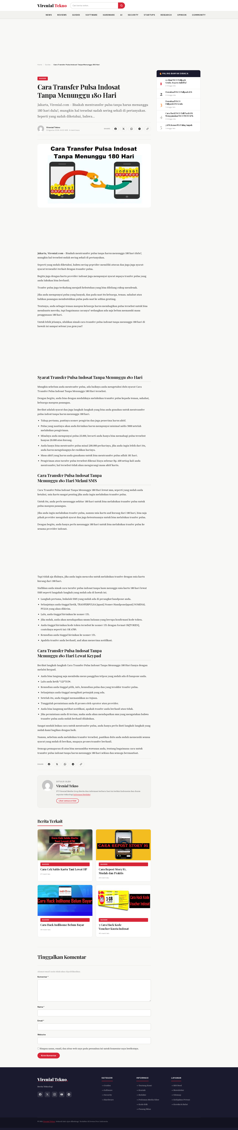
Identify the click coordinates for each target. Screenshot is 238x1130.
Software (91, 15)
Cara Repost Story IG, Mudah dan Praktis (112, 871)
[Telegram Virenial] (69, 1094)
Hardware (109, 15)
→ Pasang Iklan (143, 1109)
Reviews (62, 15)
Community (199, 15)
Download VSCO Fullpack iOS (178, 92)
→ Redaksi (141, 1094)
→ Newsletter (177, 1090)
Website (41, 1034)
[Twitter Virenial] (47, 1094)
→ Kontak (140, 1090)
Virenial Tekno (67, 786)
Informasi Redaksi (81, 794)
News (49, 15)
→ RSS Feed (176, 1085)
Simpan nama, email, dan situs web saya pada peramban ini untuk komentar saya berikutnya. (89, 1048)
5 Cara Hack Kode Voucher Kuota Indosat (114, 926)
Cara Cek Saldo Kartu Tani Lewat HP (63, 869)
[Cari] (121, 5)
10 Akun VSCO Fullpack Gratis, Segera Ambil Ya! (175, 81)
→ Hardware (108, 1099)
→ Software (107, 1090)
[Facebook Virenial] (40, 1094)
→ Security (107, 1094)
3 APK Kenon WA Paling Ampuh (178, 125)
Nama (40, 1007)
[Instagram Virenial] (54, 1094)
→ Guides (106, 1085)
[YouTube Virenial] (61, 1094)
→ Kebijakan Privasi (180, 1099)
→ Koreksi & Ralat (179, 1104)
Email (40, 1020)
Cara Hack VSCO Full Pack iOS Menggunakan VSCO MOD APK (179, 114)
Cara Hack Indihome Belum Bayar (62, 924)
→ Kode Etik (142, 1104)
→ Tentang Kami (144, 1085)
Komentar (42, 977)
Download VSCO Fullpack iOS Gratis (174, 102)
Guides (76, 15)
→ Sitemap (176, 1094)
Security (133, 15)
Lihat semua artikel (67, 801)
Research (166, 15)
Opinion (181, 15)
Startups (149, 15)
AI (121, 15)
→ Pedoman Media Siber (147, 1099)
